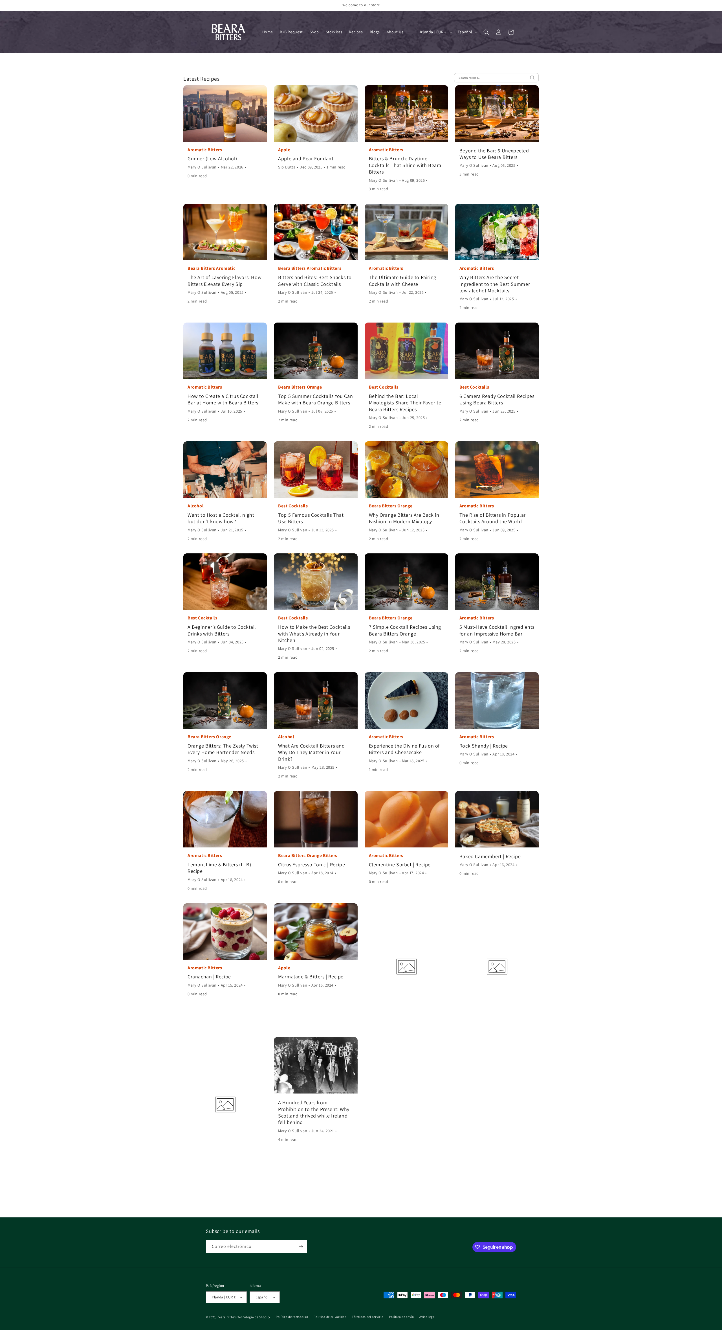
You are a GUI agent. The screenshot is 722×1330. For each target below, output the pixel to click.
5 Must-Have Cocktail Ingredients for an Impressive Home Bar (496, 630)
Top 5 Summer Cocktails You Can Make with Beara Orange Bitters (315, 399)
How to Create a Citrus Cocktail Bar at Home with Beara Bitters (223, 399)
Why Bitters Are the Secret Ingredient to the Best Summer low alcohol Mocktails (494, 284)
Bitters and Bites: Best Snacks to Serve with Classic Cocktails (315, 280)
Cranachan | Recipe (209, 976)
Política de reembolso (292, 1317)
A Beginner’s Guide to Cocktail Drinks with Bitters (222, 630)
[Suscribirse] (301, 1246)
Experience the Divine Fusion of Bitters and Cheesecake (404, 748)
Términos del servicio (368, 1317)
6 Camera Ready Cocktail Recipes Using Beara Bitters (496, 399)
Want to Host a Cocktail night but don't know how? (221, 518)
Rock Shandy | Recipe (483, 745)
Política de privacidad (330, 1317)
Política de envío (401, 1317)
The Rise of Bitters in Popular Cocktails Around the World (492, 518)
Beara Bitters (227, 1317)
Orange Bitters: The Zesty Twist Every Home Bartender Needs (223, 748)
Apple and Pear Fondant (305, 158)
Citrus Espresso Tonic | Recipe (311, 864)
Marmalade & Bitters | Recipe (311, 976)
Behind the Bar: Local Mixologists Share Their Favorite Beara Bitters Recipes (405, 403)
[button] (486, 32)
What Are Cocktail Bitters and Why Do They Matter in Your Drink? (311, 752)
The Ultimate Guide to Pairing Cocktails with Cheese (402, 280)
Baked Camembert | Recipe (490, 856)
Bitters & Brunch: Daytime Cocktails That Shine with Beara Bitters (405, 165)
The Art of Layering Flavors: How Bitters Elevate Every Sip (224, 280)
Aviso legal (427, 1317)
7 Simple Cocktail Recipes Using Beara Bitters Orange (405, 630)
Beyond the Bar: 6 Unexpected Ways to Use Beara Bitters (494, 153)
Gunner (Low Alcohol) (212, 158)
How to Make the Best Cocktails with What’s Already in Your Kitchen (314, 633)
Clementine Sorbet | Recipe (400, 864)
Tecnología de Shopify (253, 1317)
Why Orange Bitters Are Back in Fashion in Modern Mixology (404, 518)
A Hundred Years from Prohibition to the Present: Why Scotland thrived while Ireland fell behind (313, 1112)
